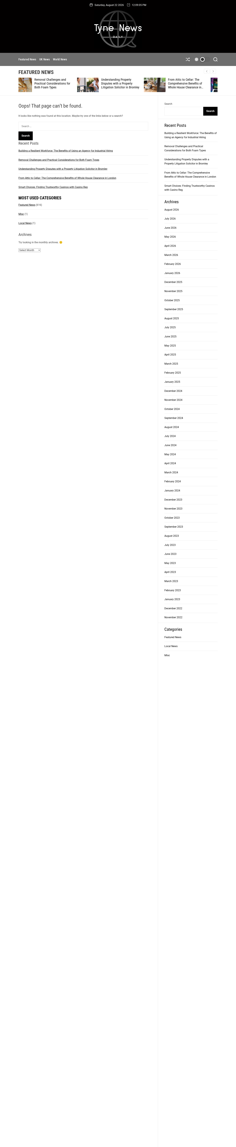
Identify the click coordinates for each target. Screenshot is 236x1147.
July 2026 (170, 218)
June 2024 (170, 445)
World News (60, 59)
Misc (21, 214)
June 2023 (170, 553)
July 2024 (170, 436)
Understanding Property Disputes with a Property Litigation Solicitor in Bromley (62, 83)
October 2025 (172, 300)
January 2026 (172, 273)
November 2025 (173, 291)
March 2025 (171, 363)
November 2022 (173, 617)
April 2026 (170, 245)
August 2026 (171, 209)
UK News (44, 59)
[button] (213, 71)
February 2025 (172, 372)
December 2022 (173, 608)
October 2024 (172, 409)
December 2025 (173, 282)
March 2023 (171, 581)
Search (168, 103)
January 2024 (172, 490)
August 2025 (171, 318)
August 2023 (171, 535)
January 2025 (172, 381)
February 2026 (172, 263)
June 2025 (170, 336)
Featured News (27, 59)
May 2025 (170, 345)
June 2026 (170, 227)
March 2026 (171, 255)
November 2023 (173, 508)
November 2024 (173, 399)
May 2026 (170, 236)
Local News (25, 223)
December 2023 (173, 499)
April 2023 (170, 572)
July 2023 (170, 545)
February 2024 (172, 481)
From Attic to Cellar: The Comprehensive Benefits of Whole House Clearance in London (126, 85)
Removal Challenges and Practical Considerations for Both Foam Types (58, 159)
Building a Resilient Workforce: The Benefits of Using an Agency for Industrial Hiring (65, 150)
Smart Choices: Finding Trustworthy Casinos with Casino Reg (192, 83)
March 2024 (171, 472)
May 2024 (170, 454)
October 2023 (172, 517)
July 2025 (170, 327)
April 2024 (170, 463)
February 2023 (172, 590)
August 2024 (171, 427)
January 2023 (172, 599)
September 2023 (173, 526)
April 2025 (170, 354)
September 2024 (173, 418)
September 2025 (173, 309)
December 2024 (173, 390)
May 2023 (170, 563)
